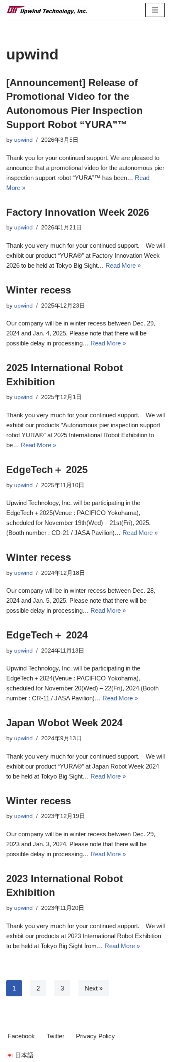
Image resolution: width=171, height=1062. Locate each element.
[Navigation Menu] (155, 10)
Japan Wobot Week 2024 (64, 722)
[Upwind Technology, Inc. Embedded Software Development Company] (47, 10)
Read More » (123, 265)
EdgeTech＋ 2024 (47, 635)
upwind (23, 140)
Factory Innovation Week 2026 (77, 212)
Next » (94, 988)
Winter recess (38, 290)
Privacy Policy (95, 1036)
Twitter (55, 1036)
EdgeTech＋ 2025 (47, 469)
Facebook (21, 1036)
